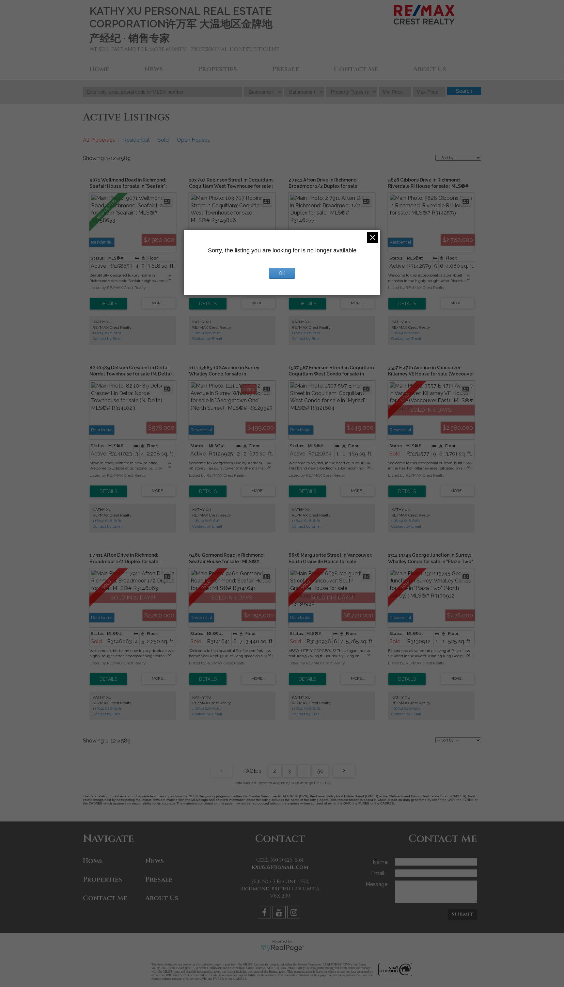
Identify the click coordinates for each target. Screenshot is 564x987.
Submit (462, 914)
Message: (377, 884)
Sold (163, 140)
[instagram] (294, 913)
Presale (285, 69)
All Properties (99, 140)
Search (464, 91)
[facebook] (265, 913)
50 (320, 771)
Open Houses (193, 140)
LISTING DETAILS (108, 304)
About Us (429, 69)
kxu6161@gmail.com (280, 867)
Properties (217, 69)
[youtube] (280, 913)
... (304, 771)
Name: (380, 862)
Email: (379, 873)
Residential (136, 140)
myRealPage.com (282, 948)
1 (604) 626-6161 (107, 333)
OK (282, 273)
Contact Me (356, 69)
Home (99, 69)
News (153, 69)
